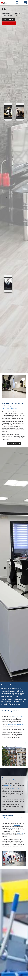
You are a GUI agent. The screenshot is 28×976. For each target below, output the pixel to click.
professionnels (7, 785)
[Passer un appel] (17, 3)
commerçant (17, 825)
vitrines (12, 828)
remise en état (20, 833)
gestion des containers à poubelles (16, 724)
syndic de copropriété (18, 716)
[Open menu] (25, 2)
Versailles (6, 416)
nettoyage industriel (14, 788)
